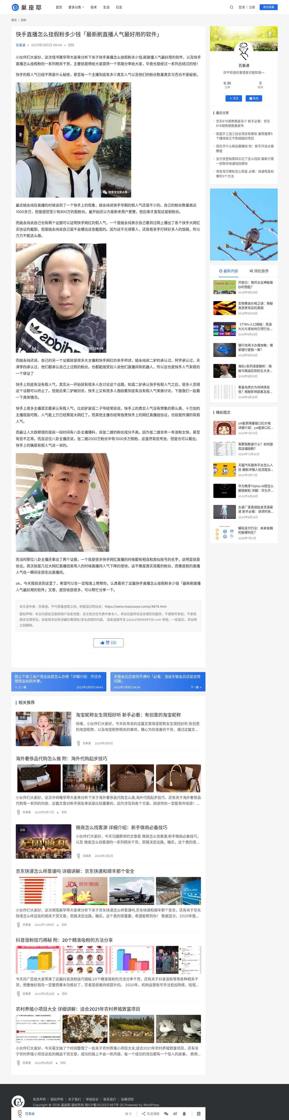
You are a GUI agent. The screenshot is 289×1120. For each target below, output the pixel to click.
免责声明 (39, 1099)
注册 (252, 7)
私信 (256, 98)
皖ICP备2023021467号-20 (104, 1105)
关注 (235, 98)
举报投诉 (92, 1099)
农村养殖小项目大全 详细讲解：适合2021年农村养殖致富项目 (78, 1009)
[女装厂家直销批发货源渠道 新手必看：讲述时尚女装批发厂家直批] (224, 512)
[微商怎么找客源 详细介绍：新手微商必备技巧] (43, 841)
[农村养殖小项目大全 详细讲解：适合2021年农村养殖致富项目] (108, 1029)
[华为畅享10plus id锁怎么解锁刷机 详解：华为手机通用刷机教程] (224, 491)
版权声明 (57, 1099)
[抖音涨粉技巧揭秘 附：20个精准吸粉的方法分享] (108, 960)
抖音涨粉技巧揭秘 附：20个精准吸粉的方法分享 (64, 940)
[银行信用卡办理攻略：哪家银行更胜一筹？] (224, 350)
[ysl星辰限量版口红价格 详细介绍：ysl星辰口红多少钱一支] (224, 428)
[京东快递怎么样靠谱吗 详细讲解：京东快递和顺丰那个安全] (108, 891)
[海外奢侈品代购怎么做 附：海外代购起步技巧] (108, 778)
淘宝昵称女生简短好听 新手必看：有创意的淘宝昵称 (128, 715)
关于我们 (74, 1099)
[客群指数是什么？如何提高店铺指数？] (224, 449)
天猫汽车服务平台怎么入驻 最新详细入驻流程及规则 (256, 469)
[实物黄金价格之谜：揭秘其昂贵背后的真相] (224, 308)
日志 (119, 7)
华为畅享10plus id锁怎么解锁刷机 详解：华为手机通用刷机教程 (256, 490)
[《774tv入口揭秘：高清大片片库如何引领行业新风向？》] (224, 329)
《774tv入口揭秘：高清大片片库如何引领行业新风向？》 (255, 328)
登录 (242, 7)
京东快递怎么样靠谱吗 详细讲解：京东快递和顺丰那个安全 (75, 871)
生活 (106, 7)
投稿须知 (127, 1099)
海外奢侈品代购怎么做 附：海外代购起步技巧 (61, 758)
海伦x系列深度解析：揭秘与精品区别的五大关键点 (255, 370)
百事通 (20, 45)
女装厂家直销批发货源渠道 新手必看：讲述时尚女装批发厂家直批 (256, 511)
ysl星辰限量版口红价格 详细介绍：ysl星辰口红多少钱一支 (256, 427)
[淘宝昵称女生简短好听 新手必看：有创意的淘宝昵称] (43, 729)
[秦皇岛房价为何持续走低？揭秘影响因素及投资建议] (224, 392)
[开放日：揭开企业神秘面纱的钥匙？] (224, 287)
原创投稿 (268, 7)
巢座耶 (65, 1105)
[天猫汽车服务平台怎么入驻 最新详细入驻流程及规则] (224, 470)
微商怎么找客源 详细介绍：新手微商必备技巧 (121, 827)
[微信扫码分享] (166, 1114)
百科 (71, 45)
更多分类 (74, 7)
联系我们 (109, 1099)
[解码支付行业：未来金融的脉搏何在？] (224, 533)
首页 (59, 7)
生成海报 (152, 1113)
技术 (94, 7)
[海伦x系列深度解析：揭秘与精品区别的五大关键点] (224, 371)
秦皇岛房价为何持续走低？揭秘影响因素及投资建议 (255, 391)
